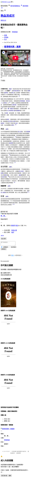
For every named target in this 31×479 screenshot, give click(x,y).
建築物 (6, 92)
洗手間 (10, 121)
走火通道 (3, 192)
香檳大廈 (12, 110)
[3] (9, 102)
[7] (15, 162)
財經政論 (15, 32)
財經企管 (14, 230)
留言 (17, 225)
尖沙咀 (8, 110)
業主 (13, 92)
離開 (10, 475)
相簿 (5, 35)
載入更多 (3, 238)
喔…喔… (3, 215)
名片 (5, 39)
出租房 (17, 90)
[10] (28, 192)
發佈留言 (3, 249)
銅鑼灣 (18, 110)
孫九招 (20, 131)
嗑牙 (12, 232)
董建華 (11, 143)
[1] (10, 90)
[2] (19, 96)
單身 (5, 103)
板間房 (2, 123)
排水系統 (21, 171)
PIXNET (8, 451)
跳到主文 (3, 20)
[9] (14, 182)
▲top (2, 235)
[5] (29, 150)
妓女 (12, 108)
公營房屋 (14, 104)
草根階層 (22, 101)
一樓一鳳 (9, 108)
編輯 (7, 129)
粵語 (7, 113)
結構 (2, 173)
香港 (14, 90)
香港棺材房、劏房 (12, 47)
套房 (8, 119)
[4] (15, 136)
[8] (8, 176)
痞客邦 (13, 225)
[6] (9, 154)
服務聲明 (18, 453)
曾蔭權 (28, 131)
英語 (10, 89)
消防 (3, 177)
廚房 (13, 125)
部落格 (6, 37)
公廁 (16, 123)
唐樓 (29, 90)
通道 (20, 175)
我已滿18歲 (4, 475)
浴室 (14, 121)
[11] (13, 204)
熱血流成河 (7, 15)
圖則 (5, 175)
